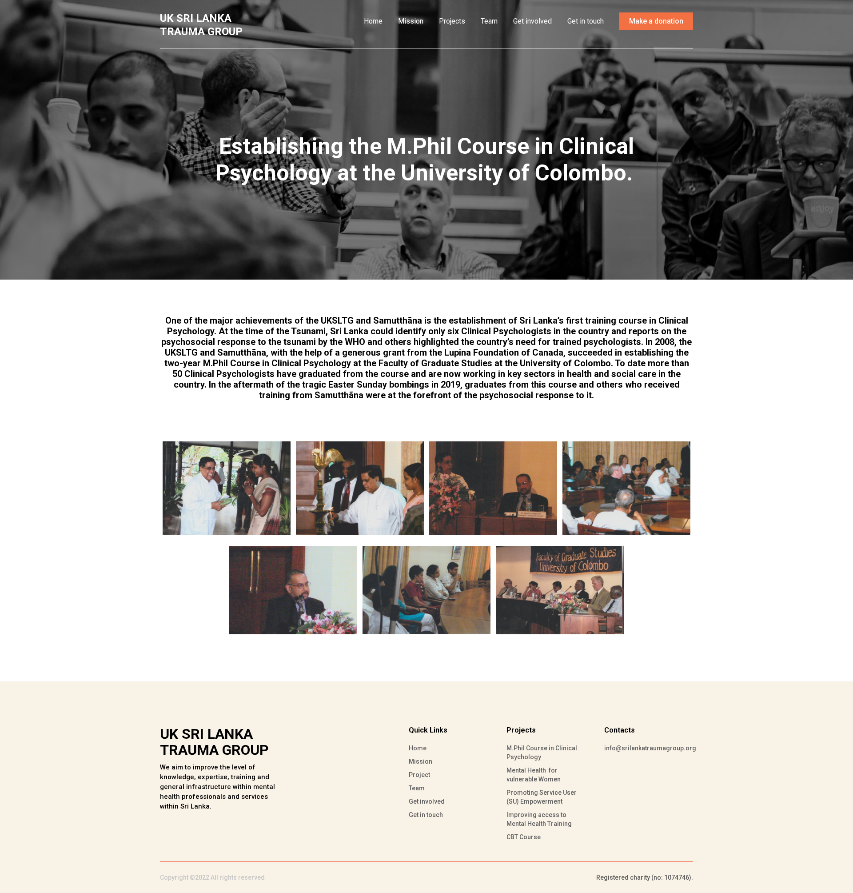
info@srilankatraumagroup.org (644, 748)
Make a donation (656, 21)
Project (419, 774)
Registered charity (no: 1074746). (644, 877)
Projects (452, 21)
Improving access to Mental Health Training (539, 819)
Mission (410, 21)
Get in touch (585, 21)
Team (489, 21)
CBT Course (523, 837)
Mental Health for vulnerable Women (533, 775)
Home (373, 21)
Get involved (532, 21)
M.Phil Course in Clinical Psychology (541, 753)
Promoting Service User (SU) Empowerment (541, 797)
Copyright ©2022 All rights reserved (212, 877)
